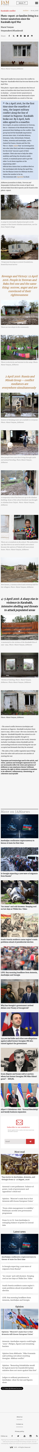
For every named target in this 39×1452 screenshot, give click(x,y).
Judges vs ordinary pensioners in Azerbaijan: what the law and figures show (17, 1379)
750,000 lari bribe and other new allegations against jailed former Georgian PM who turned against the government (19, 1040)
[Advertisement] (19, 792)
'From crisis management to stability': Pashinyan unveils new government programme (18, 1210)
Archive (26, 11)
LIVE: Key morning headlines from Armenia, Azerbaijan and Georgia (19, 973)
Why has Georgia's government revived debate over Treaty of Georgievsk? (17, 1006)
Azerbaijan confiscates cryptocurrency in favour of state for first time (17, 841)
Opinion (19, 1306)
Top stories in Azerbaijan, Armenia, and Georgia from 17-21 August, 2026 (18, 1178)
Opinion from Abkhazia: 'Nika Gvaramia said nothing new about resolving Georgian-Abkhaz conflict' (18, 1355)
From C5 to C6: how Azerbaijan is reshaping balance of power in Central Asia (17, 1222)
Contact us (19, 1424)
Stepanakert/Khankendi (12, 30)
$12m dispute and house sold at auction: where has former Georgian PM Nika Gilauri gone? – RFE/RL (19, 1076)
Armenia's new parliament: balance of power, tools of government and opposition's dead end (18, 1189)
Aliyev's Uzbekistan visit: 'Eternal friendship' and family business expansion (19, 1110)
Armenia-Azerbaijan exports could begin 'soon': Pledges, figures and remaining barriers (19, 1343)
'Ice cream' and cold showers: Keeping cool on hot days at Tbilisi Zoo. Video (18, 907)
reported (20, 177)
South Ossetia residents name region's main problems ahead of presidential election (19, 940)
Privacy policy (19, 1431)
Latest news (19, 1231)
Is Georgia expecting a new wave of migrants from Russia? (19, 874)
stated (15, 146)
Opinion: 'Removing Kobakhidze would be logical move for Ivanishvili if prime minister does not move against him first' (19, 1367)
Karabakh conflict (8, 11)
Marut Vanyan (7, 27)
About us (19, 1417)
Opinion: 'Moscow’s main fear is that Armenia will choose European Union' (17, 1200)
